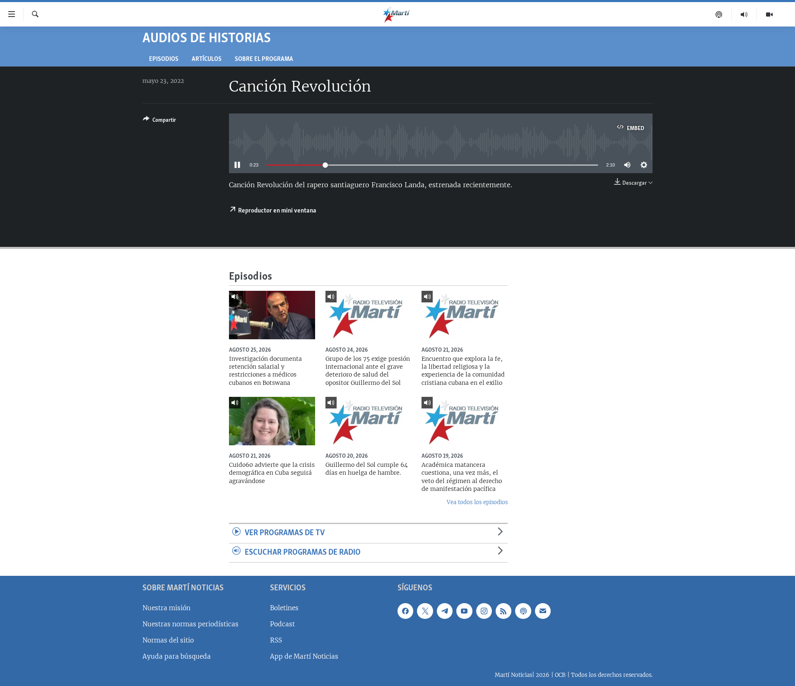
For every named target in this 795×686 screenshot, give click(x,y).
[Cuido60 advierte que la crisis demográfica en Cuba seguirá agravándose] (272, 421)
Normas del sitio (168, 640)
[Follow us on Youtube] (464, 611)
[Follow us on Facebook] (405, 611)
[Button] (159, 121)
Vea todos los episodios (477, 502)
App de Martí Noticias (304, 656)
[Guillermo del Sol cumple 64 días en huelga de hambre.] (368, 421)
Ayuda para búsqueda (176, 656)
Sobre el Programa (264, 59)
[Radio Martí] (744, 14)
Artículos (207, 59)
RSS (276, 640)
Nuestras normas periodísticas (190, 624)
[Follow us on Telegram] (445, 611)
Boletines (284, 608)
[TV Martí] (769, 14)
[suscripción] (543, 611)
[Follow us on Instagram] (484, 611)
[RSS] (503, 611)
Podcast (282, 624)
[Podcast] (719, 14)
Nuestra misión (166, 608)
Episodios (163, 59)
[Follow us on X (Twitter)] (425, 611)
